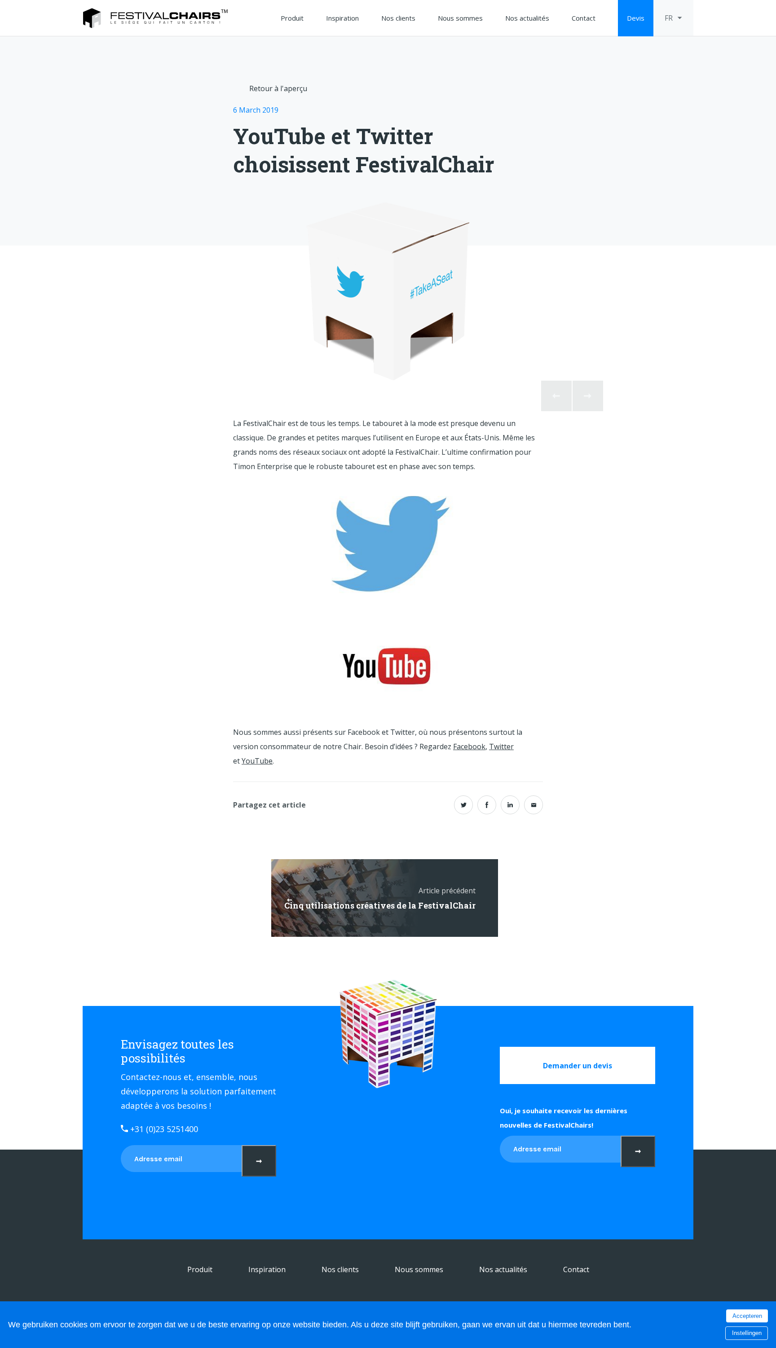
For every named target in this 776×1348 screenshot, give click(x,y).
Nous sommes (460, 17)
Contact (583, 17)
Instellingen (747, 1333)
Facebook (469, 746)
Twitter (501, 746)
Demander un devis (577, 1066)
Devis (635, 17)
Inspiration (342, 17)
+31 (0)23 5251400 (163, 1129)
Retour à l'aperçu (278, 88)
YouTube (257, 761)
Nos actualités (527, 17)
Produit (292, 17)
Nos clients (398, 17)
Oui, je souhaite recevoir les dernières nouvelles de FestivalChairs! (563, 1117)
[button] (556, 396)
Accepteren (747, 1316)
